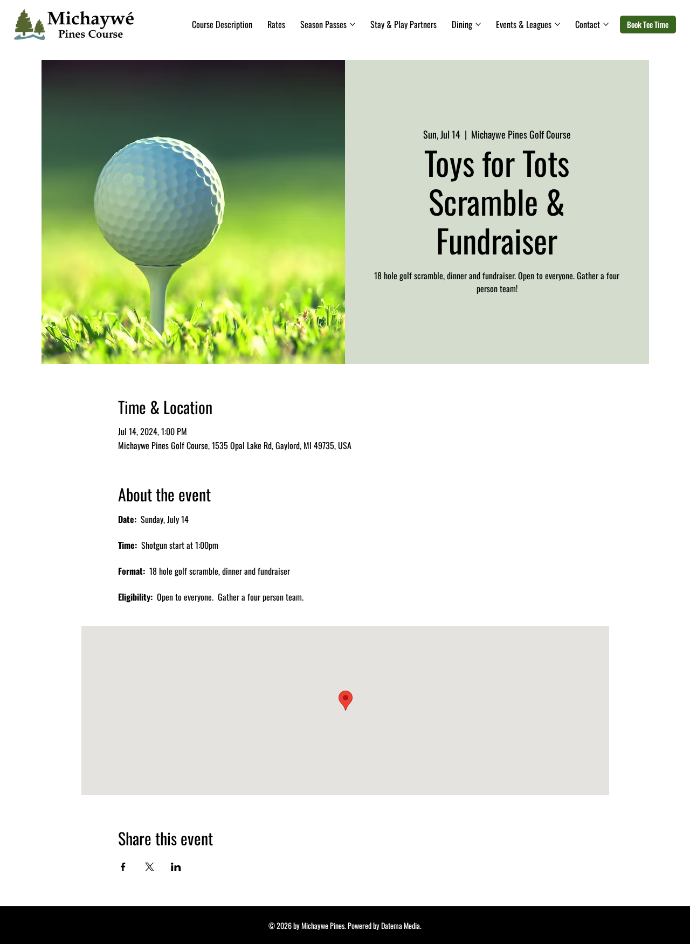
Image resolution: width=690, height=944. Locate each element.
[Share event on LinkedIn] (176, 867)
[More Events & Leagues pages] (557, 24)
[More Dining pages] (478, 24)
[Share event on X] (149, 867)
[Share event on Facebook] (123, 867)
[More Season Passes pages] (352, 24)
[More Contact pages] (606, 24)
